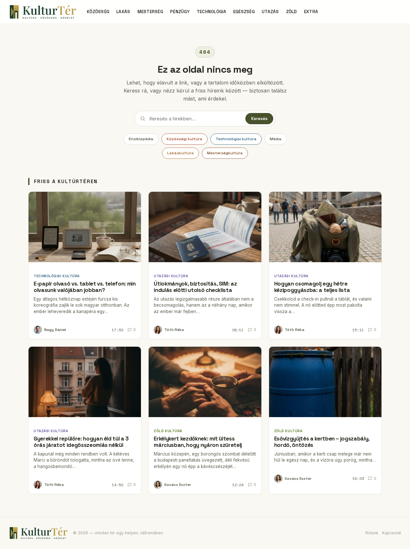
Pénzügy (180, 11)
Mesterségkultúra (225, 153)
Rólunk (371, 532)
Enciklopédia (141, 138)
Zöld (291, 11)
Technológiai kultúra (236, 138)
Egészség (244, 11)
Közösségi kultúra (184, 138)
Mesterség (150, 11)
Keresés (259, 118)
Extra (311, 11)
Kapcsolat (391, 532)
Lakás (123, 11)
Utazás (270, 11)
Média (276, 138)
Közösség (98, 11)
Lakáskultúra (180, 153)
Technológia (211, 11)
